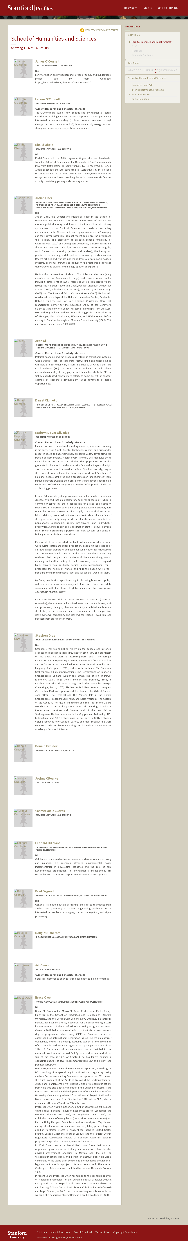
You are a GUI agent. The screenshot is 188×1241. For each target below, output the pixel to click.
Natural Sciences (140, 94)
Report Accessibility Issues (163, 1218)
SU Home (42, 1232)
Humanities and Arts (142, 85)
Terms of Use (102, 1232)
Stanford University (20, 1234)
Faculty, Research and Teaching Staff (151, 42)
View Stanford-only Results (101, 30)
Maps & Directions (60, 1232)
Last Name (133, 63)
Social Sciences (140, 99)
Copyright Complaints (125, 1232)
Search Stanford (83, 1232)
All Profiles (134, 35)
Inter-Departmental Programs (147, 89)
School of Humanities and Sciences (147, 78)
